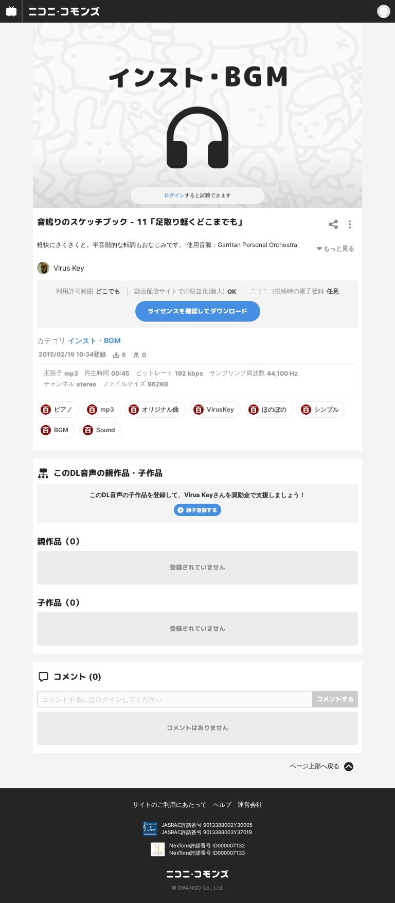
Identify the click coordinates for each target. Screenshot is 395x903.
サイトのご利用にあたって (170, 804)
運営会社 (250, 804)
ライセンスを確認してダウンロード (198, 311)
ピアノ (63, 409)
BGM (61, 430)
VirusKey (220, 409)
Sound (105, 430)
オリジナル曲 (160, 409)
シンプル (326, 409)
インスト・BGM (94, 340)
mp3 (107, 409)
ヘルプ (222, 804)
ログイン (174, 195)
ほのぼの (274, 409)
